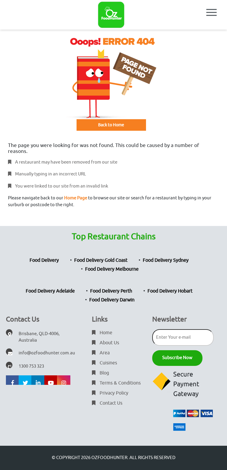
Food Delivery (44, 260)
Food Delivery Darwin (111, 300)
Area (104, 353)
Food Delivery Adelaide (50, 291)
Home (105, 333)
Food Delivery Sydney (166, 260)
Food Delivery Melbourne (112, 269)
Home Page (75, 198)
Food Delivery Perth (111, 291)
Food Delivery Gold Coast (100, 260)
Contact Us (110, 403)
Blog (103, 373)
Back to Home (111, 124)
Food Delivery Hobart (169, 291)
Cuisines (107, 363)
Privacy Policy (113, 393)
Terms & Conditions (119, 383)
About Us (108, 343)
